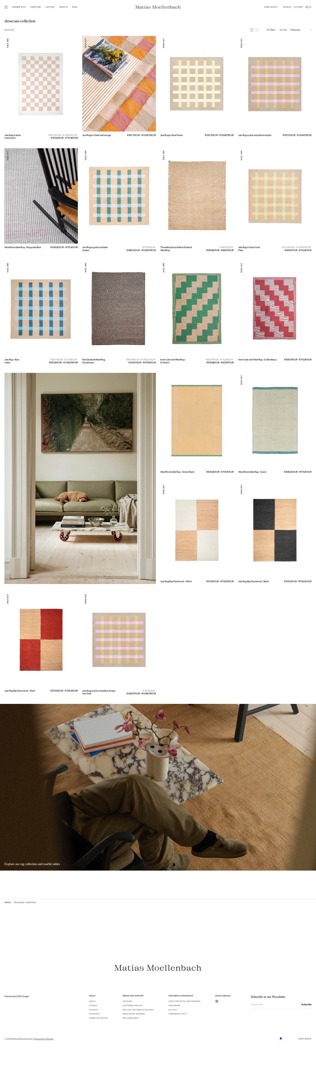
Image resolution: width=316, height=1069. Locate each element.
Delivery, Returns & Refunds (138, 1010)
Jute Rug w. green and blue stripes (95, 249)
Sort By (283, 29)
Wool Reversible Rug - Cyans (252, 471)
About (92, 1001)
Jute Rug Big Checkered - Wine (19, 690)
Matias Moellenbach (22, 1038)
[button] (271, 7)
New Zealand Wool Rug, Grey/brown (93, 361)
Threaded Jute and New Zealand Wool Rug (176, 249)
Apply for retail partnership (185, 1001)
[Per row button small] (257, 29)
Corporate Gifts (178, 1014)
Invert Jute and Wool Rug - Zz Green (173, 361)
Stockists (94, 1014)
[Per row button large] (252, 29)
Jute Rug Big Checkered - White (176, 581)
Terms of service (98, 1018)
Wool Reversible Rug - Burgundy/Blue (22, 247)
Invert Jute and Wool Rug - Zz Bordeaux (257, 359)
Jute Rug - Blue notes (11, 361)
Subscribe (306, 1004)
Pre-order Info (131, 1018)
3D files (173, 1010)
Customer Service (133, 1005)
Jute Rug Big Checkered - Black (253, 581)
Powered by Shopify (43, 1038)
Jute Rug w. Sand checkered (12, 136)
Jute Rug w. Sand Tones (171, 135)
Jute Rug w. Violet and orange (96, 135)
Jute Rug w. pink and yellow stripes (254, 135)
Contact (94, 1010)
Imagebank (174, 1005)
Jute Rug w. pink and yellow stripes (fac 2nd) (98, 692)
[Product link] (41, 83)
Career (93, 1005)
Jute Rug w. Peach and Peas (249, 249)
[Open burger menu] (6, 7)
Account (127, 1001)
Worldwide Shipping (134, 1014)
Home (7, 902)
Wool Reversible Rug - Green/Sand (177, 471)
